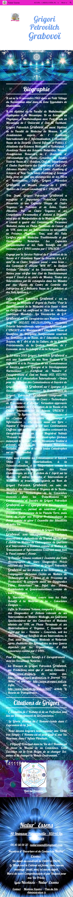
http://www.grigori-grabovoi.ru (27, 677)
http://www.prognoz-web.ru (49, 681)
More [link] (63, 3)
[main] (44, 28)
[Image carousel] (36, 65)
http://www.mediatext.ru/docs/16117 (29, 689)
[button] (70, 2)
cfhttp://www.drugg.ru (21, 674)
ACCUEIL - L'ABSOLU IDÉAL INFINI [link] (45, 3)
